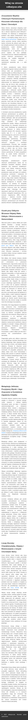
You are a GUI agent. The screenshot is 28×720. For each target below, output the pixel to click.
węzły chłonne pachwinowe (9, 39)
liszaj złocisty (15, 587)
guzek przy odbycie (7, 245)
